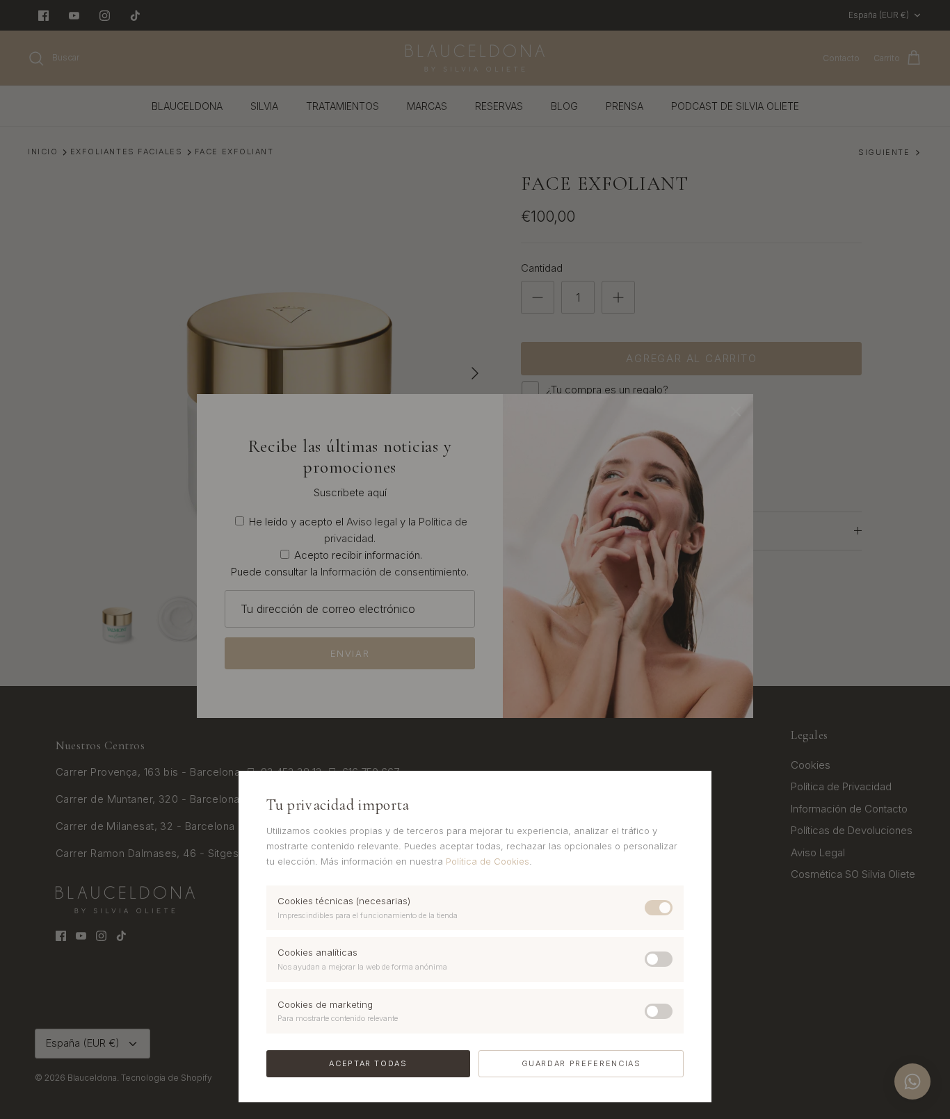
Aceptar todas (368, 1063)
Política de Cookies (487, 861)
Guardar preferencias (581, 1063)
